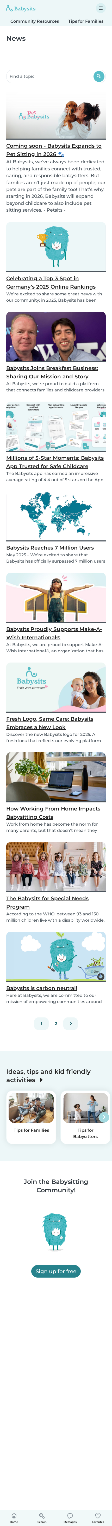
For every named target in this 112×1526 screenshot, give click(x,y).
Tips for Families (85, 21)
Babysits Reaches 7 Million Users (50, 548)
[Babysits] (20, 8)
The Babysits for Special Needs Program (47, 902)
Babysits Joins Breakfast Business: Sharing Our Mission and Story (52, 372)
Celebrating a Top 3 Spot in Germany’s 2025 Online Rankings (51, 282)
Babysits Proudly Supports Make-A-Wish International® (54, 633)
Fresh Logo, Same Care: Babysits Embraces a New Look (49, 723)
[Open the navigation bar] (101, 8)
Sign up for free (56, 1271)
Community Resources (34, 21)
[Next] (70, 1023)
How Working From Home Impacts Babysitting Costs (53, 813)
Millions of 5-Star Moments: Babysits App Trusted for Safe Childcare (55, 462)
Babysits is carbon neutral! (41, 988)
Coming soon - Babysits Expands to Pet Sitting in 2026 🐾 (54, 150)
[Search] (99, 76)
